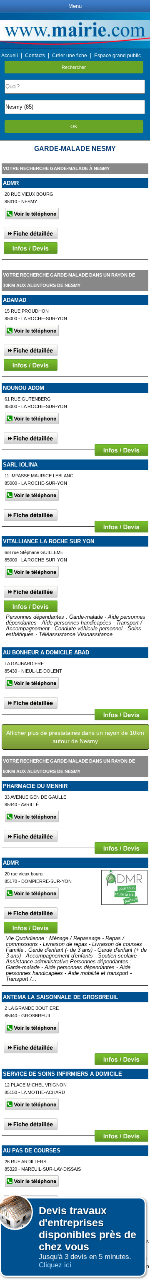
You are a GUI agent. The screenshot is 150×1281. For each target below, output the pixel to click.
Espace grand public (117, 55)
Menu (75, 6)
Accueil (9, 55)
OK (73, 126)
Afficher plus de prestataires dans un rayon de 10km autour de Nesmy (75, 736)
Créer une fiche (69, 55)
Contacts (35, 55)
